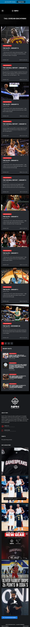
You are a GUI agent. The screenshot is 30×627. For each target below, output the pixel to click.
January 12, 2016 (6, 106)
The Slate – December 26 (11, 326)
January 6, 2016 (6, 218)
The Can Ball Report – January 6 (14, 180)
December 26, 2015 (6, 327)
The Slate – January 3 (10, 253)
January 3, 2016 (6, 254)
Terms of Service (4, 626)
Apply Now (21, 2)
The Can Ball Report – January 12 (15, 68)
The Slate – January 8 (10, 160)
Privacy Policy (26, 626)
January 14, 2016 (6, 49)
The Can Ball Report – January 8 (14, 124)
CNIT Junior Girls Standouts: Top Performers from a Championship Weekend (17, 386)
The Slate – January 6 (10, 216)
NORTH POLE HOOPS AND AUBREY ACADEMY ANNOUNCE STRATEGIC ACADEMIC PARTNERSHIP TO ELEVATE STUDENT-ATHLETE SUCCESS (18, 366)
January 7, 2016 (6, 181)
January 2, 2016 (6, 291)
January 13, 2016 (6, 69)
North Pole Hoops (9, 624)
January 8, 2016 (6, 162)
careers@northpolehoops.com (10, 431)
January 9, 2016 (6, 125)
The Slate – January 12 (11, 104)
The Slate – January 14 (11, 48)
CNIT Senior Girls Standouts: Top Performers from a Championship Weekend (17, 377)
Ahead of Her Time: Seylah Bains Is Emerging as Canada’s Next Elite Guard (17, 356)
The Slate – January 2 (10, 289)
